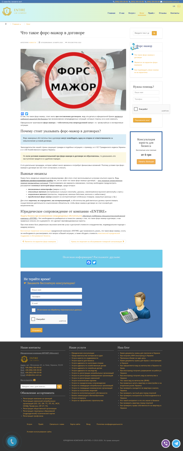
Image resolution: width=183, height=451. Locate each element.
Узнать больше (146, 161)
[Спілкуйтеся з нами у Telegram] (177, 443)
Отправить (36, 330)
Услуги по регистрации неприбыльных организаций (93, 373)
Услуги (131, 13)
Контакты (175, 13)
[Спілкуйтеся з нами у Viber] (166, 443)
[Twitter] (27, 113)
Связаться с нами (57, 424)
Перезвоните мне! (142, 120)
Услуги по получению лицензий (84, 390)
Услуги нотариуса (79, 398)
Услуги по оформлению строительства (87, 400)
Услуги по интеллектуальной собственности (89, 393)
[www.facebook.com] (34, 380)
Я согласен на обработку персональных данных (59, 310)
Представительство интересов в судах (87, 356)
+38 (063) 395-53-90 (33, 373)
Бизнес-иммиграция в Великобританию (88, 395)
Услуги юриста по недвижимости (85, 358)
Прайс (151, 13)
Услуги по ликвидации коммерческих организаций (92, 388)
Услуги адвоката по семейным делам (87, 368)
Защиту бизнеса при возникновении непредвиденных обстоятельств (51, 216)
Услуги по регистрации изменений (86, 378)
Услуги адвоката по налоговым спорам (87, 363)
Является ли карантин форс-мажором (146, 63)
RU (179, 6)
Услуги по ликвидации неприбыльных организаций (92, 386)
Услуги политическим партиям (84, 381)
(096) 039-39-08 (121, 2)
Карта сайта (75, 424)
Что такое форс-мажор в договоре (144, 56)
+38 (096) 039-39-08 (33, 370)
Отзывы (163, 13)
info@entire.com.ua (171, 2)
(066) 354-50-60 (153, 2)
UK (174, 6)
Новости (32, 42)
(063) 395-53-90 (137, 2)
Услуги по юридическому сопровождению (89, 383)
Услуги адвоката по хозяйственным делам (89, 366)
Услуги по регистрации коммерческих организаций (92, 376)
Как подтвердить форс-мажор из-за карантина (146, 71)
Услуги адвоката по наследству (84, 371)
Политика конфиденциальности (109, 424)
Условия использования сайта (39, 432)
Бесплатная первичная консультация (36, 231)
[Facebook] (22, 113)
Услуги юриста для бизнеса (83, 361)
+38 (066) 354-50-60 (33, 368)
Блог (142, 13)
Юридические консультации (83, 353)
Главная (111, 13)
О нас (121, 13)
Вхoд (88, 424)
